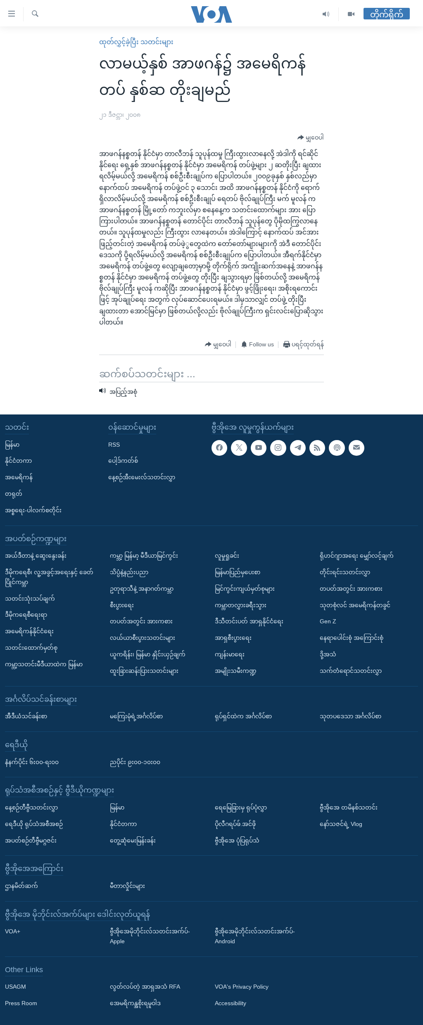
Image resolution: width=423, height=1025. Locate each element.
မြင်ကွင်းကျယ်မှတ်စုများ (245, 588)
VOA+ (12, 931)
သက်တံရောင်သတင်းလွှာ (351, 671)
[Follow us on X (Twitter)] (239, 447)
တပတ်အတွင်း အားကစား (141, 621)
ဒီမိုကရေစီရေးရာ (26, 614)
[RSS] (317, 447)
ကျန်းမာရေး (230, 654)
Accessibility (230, 1003)
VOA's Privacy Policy (242, 986)
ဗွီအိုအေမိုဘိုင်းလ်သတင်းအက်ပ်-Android (255, 936)
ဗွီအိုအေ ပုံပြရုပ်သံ (237, 840)
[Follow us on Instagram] (278, 447)
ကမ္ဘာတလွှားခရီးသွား (240, 604)
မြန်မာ (12, 444)
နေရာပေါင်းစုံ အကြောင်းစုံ (351, 637)
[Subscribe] (356, 447)
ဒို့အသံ (328, 654)
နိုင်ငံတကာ (18, 460)
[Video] (351, 14)
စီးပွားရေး (122, 604)
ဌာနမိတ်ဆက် (21, 886)
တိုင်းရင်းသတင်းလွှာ (345, 572)
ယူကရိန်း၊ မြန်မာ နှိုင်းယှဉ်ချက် (147, 654)
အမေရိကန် (19, 477)
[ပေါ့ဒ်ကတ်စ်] (337, 447)
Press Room (21, 1003)
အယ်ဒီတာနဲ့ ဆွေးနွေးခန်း (36, 555)
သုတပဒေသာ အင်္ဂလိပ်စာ (350, 716)
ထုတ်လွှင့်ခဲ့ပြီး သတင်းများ (136, 41)
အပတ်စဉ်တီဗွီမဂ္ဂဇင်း (31, 840)
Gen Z (328, 621)
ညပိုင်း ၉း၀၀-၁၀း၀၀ (135, 761)
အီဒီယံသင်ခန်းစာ (26, 716)
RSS (114, 444)
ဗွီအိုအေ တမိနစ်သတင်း (349, 807)
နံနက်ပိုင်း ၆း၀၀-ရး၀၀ (32, 761)
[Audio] (326, 14)
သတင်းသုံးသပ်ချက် (30, 598)
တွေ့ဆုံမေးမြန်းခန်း (133, 840)
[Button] (310, 138)
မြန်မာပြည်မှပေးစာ (237, 572)
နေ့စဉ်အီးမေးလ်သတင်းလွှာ (141, 477)
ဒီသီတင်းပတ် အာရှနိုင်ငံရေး (249, 621)
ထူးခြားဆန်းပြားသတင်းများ (144, 671)
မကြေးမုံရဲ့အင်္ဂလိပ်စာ (136, 716)
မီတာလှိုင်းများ (127, 886)
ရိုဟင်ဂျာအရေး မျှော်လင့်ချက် (357, 555)
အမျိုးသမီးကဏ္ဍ (236, 671)
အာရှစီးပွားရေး (233, 637)
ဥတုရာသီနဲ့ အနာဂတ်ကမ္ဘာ (141, 588)
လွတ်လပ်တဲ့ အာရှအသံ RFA (145, 986)
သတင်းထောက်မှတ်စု (31, 647)
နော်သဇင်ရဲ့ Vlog (341, 824)
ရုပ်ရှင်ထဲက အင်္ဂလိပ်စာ (243, 716)
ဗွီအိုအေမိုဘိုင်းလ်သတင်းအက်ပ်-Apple (150, 936)
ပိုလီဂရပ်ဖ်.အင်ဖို (235, 824)
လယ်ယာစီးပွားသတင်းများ (142, 637)
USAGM (15, 986)
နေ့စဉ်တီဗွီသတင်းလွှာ (31, 807)
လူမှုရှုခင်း (227, 555)
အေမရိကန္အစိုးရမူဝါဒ (135, 1003)
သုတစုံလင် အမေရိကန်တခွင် (355, 604)
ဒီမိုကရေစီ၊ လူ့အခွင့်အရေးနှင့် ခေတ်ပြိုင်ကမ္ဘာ (49, 577)
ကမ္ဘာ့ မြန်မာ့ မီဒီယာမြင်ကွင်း (144, 555)
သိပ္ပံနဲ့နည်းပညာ (129, 572)
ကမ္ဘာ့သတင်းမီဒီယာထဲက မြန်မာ (44, 664)
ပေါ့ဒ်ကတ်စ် (123, 460)
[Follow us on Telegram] (298, 447)
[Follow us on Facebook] (219, 447)
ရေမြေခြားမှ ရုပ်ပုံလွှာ (241, 807)
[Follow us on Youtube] (258, 447)
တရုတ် (13, 493)
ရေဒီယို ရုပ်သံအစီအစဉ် (34, 824)
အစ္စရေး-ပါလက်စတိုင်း (33, 510)
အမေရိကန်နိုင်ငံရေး (29, 631)
